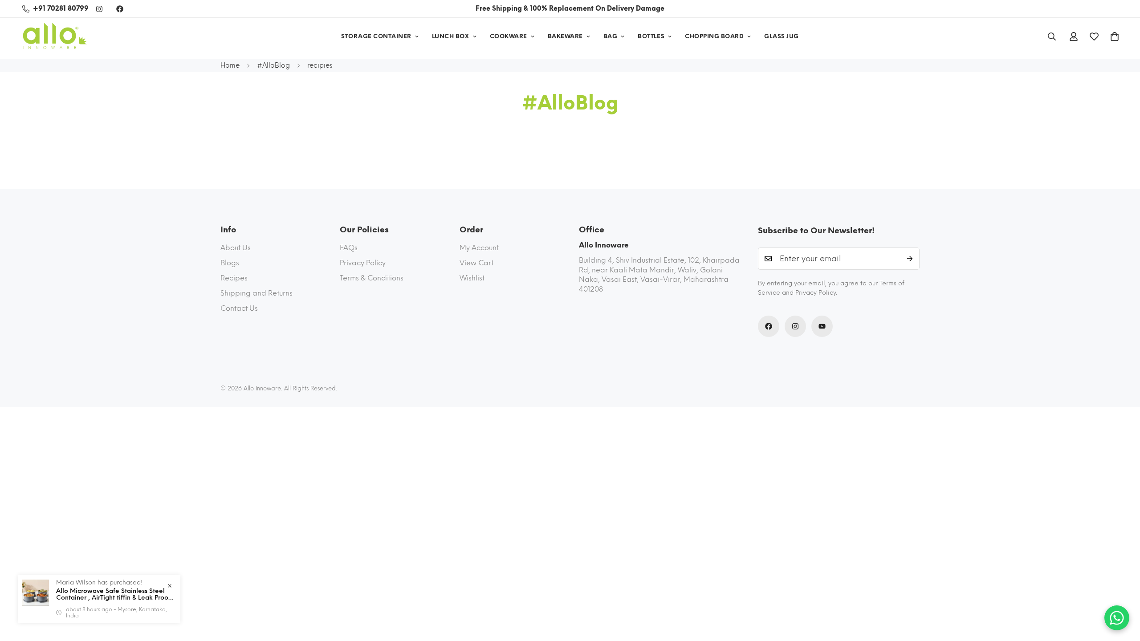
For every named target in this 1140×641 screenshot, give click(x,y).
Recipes (234, 278)
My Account (479, 247)
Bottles (651, 36)
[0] (1114, 36)
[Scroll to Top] (1122, 592)
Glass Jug (781, 36)
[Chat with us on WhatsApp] (1116, 617)
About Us (235, 247)
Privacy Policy (363, 263)
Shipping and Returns (256, 293)
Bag (610, 36)
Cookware (508, 36)
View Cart (476, 263)
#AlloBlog (273, 65)
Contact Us (239, 308)
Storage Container (376, 36)
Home (230, 65)
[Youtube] (822, 326)
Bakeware (565, 36)
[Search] (1051, 36)
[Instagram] (99, 8)
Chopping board (714, 36)
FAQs (349, 247)
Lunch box (450, 36)
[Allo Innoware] (54, 37)
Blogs (229, 263)
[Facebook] (119, 8)
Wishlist (472, 278)
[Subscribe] (910, 258)
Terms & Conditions (371, 278)
